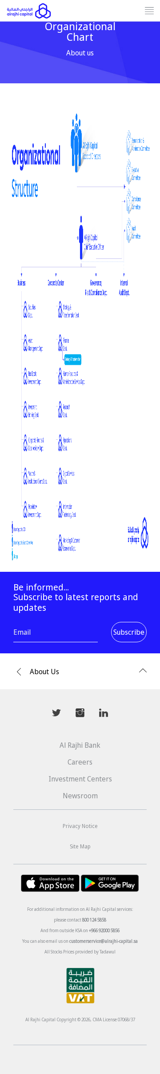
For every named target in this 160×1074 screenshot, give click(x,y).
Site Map (80, 846)
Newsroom (80, 796)
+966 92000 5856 (104, 930)
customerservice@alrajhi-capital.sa (103, 941)
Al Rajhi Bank (80, 745)
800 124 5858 (94, 920)
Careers (80, 762)
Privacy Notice (80, 826)
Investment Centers (80, 779)
